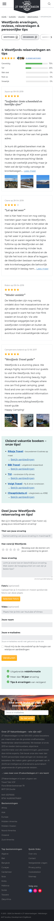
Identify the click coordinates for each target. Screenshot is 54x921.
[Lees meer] (29, 170)
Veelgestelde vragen (38, 863)
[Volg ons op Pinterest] (40, 890)
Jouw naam (8, 620)
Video (5, 607)
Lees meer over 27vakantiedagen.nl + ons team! (26, 773)
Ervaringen (28, 37)
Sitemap (32, 876)
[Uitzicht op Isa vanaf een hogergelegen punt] (27, 181)
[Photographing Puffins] (42, 420)
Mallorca (5, 885)
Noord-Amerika (9, 830)
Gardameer (7, 872)
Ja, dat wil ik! (27, 718)
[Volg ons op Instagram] (35, 890)
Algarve (5, 854)
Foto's (5, 586)
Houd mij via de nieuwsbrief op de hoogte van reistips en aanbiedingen (28, 648)
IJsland (21, 17)
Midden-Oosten (9, 826)
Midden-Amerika (9, 821)
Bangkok (6, 863)
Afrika (4, 808)
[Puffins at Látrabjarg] (27, 420)
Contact (32, 858)
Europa (12, 17)
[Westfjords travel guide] (11, 420)
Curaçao (5, 867)
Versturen (9, 657)
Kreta (4, 881)
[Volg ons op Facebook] (30, 890)
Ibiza (4, 876)
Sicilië (4, 890)
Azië (3, 812)
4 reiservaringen (33, 58)
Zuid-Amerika (8, 840)
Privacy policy (35, 867)
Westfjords (32, 17)
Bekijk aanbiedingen (22, 459)
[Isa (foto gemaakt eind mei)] (11, 181)
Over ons (33, 854)
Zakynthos (6, 899)
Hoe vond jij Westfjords (14, 544)
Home (4, 17)
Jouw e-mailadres (11, 632)
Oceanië (5, 835)
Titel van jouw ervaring (14, 531)
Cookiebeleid (35, 872)
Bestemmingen (10, 803)
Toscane (5, 895)
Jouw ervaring (9, 558)
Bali (3, 858)
